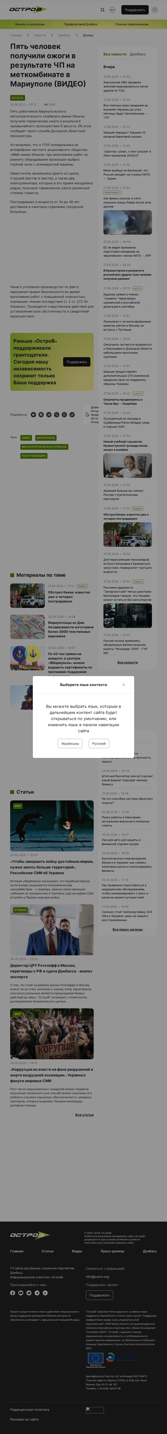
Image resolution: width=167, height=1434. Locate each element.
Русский (99, 743)
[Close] (123, 684)
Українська (70, 743)
